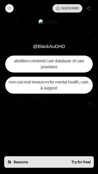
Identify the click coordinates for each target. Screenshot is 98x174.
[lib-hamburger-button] (9, 8)
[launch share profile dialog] (88, 8)
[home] (48, 117)
